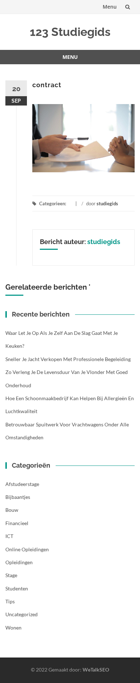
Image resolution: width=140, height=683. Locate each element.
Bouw (11, 510)
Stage (11, 575)
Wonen (13, 627)
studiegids (107, 203)
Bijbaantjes (17, 497)
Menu (110, 6)
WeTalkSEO (96, 669)
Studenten (16, 588)
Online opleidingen (27, 549)
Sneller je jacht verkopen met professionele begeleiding (68, 359)
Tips (10, 601)
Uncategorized (21, 614)
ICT (9, 536)
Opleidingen (19, 562)
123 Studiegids (70, 31)
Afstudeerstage (22, 484)
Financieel (16, 523)
